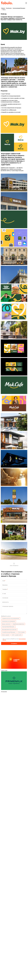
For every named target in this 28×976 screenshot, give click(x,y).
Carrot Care (4, 670)
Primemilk (4, 691)
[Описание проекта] (14, 613)
